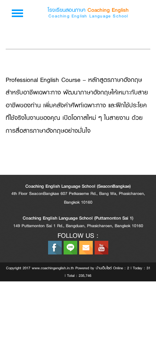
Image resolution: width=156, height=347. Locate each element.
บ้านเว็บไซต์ (104, 268)
